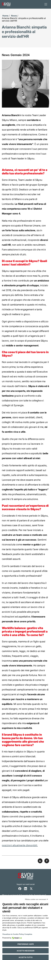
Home (5, 15)
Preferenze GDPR (25, 944)
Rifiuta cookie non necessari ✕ (36, 899)
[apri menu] (45, 4)
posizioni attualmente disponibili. (20, 845)
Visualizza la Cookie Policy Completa (17, 934)
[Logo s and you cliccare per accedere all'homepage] (6, 4)
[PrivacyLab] (16, 938)
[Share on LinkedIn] (40, 860)
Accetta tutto (25, 957)
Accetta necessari (25, 951)
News (14, 15)
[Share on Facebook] (46, 860)
